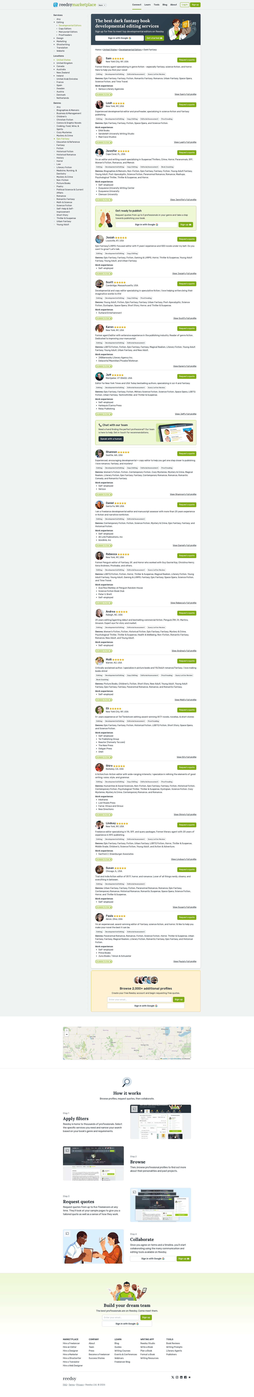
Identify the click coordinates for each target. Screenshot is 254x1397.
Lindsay (111, 823)
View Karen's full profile (184, 366)
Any (59, 19)
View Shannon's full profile (183, 494)
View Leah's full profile (185, 142)
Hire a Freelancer (71, 1343)
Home (98, 49)
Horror (60, 161)
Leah (109, 103)
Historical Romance (66, 154)
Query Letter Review (156, 74)
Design (60, 38)
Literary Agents (174, 1350)
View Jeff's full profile (185, 414)
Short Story (62, 215)
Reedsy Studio (147, 1343)
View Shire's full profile (185, 814)
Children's (62, 116)
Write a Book (146, 1347)
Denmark (61, 95)
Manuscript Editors (68, 32)
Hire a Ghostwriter (72, 1358)
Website (60, 51)
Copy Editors (65, 28)
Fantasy (61, 145)
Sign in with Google (118, 38)
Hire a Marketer (70, 1354)
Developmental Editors (70, 25)
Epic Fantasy (63, 139)
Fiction (60, 148)
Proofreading (166, 119)
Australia (61, 69)
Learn (147, 4)
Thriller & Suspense (66, 218)
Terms (72, 1384)
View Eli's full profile (186, 757)
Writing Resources (149, 1358)
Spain (59, 85)
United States (64, 60)
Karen (110, 327)
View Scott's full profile (184, 318)
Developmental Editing (114, 74)
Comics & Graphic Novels (69, 123)
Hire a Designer (70, 1350)
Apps (101, 5)
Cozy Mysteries (64, 132)
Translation (62, 47)
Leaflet (164, 1058)
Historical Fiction (65, 151)
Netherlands (63, 98)
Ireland (60, 76)
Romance (61, 196)
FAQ (65, 1384)
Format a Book (147, 1354)
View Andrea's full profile (184, 651)
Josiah (110, 237)
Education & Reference (68, 142)
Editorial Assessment (136, 74)
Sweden (61, 88)
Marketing (62, 41)
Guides (118, 1347)
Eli (107, 708)
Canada (60, 66)
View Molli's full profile (185, 699)
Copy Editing (132, 119)
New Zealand (63, 72)
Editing (60, 22)
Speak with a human (111, 439)
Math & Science (64, 202)
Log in (185, 5)
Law (59, 164)
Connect (136, 4)
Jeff (108, 374)
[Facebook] (185, 1377)
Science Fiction (64, 205)
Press (91, 1350)
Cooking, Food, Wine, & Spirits (68, 128)
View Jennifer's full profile (183, 199)
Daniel (110, 503)
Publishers (171, 1354)
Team (91, 1347)
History (60, 158)
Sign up (195, 5)
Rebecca (111, 554)
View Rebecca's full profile (183, 603)
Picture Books (63, 183)
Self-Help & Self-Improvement (65, 210)
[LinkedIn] (181, 1377)
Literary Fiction (64, 167)
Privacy (80, 1384)
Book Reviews (173, 1343)
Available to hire (102, 94)
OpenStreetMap (175, 1058)
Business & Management (69, 113)
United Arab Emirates (67, 79)
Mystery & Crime (65, 135)
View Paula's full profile (184, 961)
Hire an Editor (69, 1347)
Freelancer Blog (122, 1362)
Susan (110, 868)
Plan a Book (146, 1350)
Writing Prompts (174, 1347)
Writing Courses (122, 1350)
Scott (109, 282)
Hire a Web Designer (73, 1365)
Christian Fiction (65, 119)
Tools (156, 4)
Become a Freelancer (99, 1354)
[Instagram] (177, 1377)
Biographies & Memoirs (68, 110)
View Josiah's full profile (184, 273)
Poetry (60, 186)
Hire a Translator (71, 1362)
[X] (172, 1377)
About (173, 4)
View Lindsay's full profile (183, 859)
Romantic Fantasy (66, 199)
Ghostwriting (63, 44)
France (60, 82)
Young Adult (63, 224)
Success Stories (97, 1358)
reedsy (77, 4)
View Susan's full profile (184, 907)
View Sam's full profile (185, 94)
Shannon (111, 451)
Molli (109, 659)
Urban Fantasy (64, 221)
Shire (109, 765)
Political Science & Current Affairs (70, 191)
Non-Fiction (63, 180)
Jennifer (111, 150)
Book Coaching (167, 167)
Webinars (119, 1358)
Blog (165, 4)
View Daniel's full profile (184, 545)
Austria (60, 91)
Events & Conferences (126, 1354)
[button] (67, 1030)
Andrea (110, 611)
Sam (109, 58)
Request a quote (186, 60)
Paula (109, 915)
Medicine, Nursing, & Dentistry (67, 172)
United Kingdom (65, 63)
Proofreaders (65, 35)
